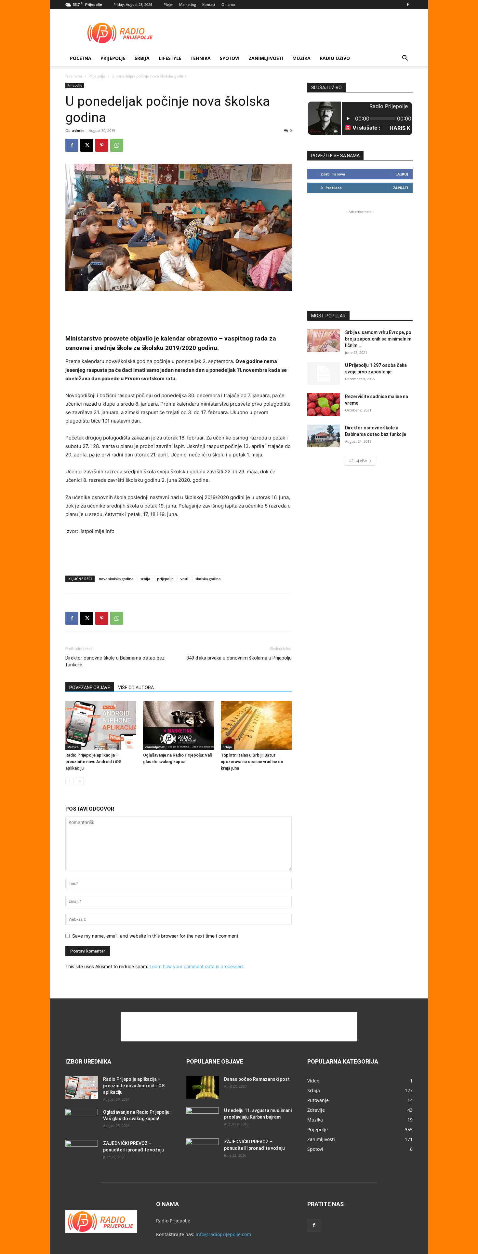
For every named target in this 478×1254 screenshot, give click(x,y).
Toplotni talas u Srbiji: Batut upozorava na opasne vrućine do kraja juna (252, 762)
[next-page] (80, 781)
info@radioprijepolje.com (223, 1234)
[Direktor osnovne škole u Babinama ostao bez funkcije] (323, 436)
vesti (184, 578)
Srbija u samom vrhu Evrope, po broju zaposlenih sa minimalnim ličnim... (378, 339)
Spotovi (230, 58)
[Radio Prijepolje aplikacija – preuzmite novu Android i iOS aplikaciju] (100, 725)
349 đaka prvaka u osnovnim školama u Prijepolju (239, 658)
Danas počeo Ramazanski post (257, 1079)
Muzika (301, 58)
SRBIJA (142, 58)
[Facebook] (408, 4)
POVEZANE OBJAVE (89, 687)
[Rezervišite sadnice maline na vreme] (323, 404)
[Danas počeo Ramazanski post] (202, 1087)
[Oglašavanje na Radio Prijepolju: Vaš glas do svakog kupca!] (178, 725)
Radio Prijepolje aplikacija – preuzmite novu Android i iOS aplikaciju (93, 762)
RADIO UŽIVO (335, 58)
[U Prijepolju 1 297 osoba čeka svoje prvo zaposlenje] (323, 373)
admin (78, 130)
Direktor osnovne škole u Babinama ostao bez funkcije (115, 661)
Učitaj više (358, 460)
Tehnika (201, 58)
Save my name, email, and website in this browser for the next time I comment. (156, 936)
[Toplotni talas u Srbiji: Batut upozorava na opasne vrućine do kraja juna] (256, 725)
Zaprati (400, 187)
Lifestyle (170, 58)
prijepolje (165, 578)
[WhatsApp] (116, 145)
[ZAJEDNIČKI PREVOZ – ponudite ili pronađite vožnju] (81, 1151)
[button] (405, 59)
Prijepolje (113, 58)
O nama (228, 4)
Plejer (168, 4)
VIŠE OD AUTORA (136, 687)
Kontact (208, 4)
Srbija (227, 747)
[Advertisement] (294, 33)
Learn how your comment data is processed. (197, 966)
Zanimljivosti (266, 58)
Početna (80, 58)
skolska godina (207, 578)
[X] (86, 145)
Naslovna (73, 76)
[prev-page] (69, 781)
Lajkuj (401, 174)
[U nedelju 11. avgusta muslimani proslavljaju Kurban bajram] (202, 1118)
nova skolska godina (116, 578)
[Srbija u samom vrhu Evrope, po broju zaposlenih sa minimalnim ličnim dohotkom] (323, 340)
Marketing (187, 4)
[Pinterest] (101, 145)
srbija (145, 578)
